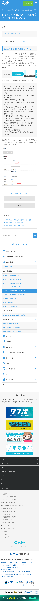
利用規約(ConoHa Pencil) (8, 511)
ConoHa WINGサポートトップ (17, 9)
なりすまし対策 (27, 574)
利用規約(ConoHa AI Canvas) (9, 508)
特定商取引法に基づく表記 (9, 517)
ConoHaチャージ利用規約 (9, 500)
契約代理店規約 (6, 514)
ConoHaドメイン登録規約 (9, 497)
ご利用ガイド (29, 9)
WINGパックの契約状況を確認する (15, 225)
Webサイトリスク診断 (18, 565)
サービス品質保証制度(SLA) (9, 523)
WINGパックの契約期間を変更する (15, 223)
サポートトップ (5, 9)
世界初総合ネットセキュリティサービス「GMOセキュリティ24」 (17, 563)
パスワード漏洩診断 (6, 565)
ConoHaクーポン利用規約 (9, 502)
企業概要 (4, 534)
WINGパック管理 (10, 10)
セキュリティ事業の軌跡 (7, 576)
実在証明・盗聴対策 (6, 569)
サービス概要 (5, 537)
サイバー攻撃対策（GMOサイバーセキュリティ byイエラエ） (16, 572)
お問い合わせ (5, 525)
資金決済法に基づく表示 (8, 520)
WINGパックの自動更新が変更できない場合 (18, 220)
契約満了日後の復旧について (13, 34)
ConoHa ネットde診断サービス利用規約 (12, 505)
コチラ (23, 42)
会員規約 (4, 494)
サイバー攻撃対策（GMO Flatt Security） (11, 574)
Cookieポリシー (6, 531)
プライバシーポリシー (8, 528)
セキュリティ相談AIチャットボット (9, 567)
